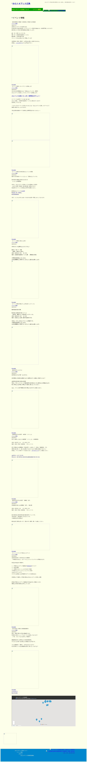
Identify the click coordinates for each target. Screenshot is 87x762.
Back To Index (15, 692)
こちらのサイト (19, 42)
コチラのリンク (35, 450)
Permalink (14, 84)
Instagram (29, 565)
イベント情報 (14, 23)
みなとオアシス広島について (21, 750)
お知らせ (20, 753)
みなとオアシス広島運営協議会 (27, 755)
